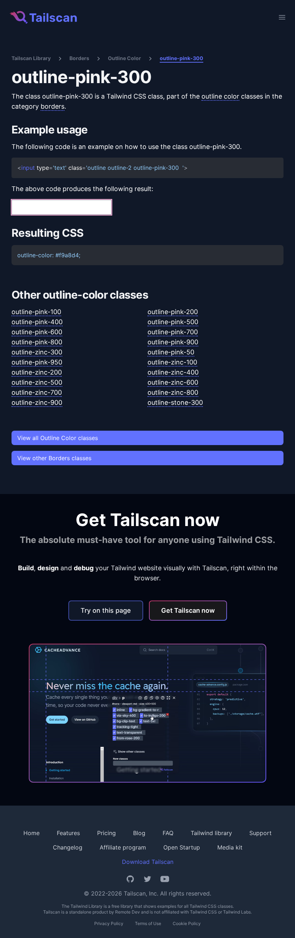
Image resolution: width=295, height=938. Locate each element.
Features (68, 833)
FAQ (168, 833)
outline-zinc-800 (173, 392)
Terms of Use (148, 923)
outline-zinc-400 (173, 372)
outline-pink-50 (171, 352)
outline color (220, 96)
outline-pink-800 (37, 342)
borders (52, 106)
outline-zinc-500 (37, 382)
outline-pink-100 (36, 312)
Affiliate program (123, 847)
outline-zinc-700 (37, 392)
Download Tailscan (147, 861)
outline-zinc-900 (37, 402)
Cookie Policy (187, 923)
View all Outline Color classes (57, 437)
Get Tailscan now (188, 610)
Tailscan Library (31, 58)
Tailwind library (211, 833)
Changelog (67, 847)
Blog (139, 833)
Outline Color (124, 58)
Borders (79, 58)
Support (260, 833)
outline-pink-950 (37, 362)
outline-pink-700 (173, 332)
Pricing (106, 833)
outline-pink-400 (37, 322)
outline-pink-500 (173, 322)
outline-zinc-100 (172, 362)
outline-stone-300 (175, 402)
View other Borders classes (54, 458)
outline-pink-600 (37, 332)
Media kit (229, 847)
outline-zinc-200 (37, 372)
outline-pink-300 (181, 58)
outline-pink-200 (173, 312)
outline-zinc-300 (37, 352)
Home (31, 833)
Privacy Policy (108, 923)
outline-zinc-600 (173, 382)
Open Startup (181, 847)
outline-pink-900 (173, 342)
